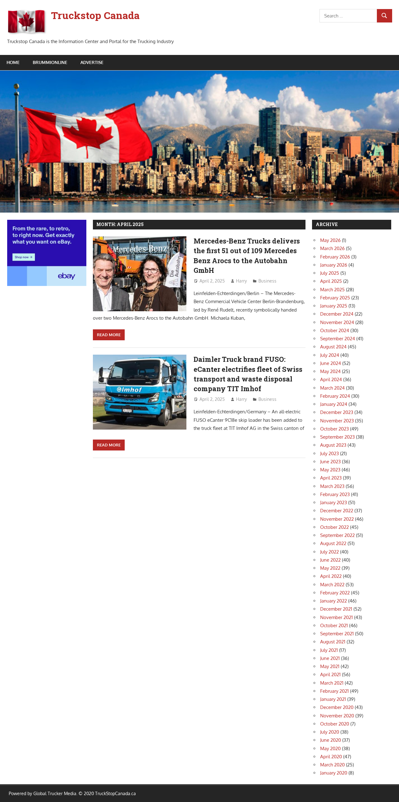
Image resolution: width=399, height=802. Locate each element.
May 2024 (330, 371)
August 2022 (333, 543)
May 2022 (330, 568)
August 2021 (332, 642)
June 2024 (330, 363)
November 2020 (337, 716)
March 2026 (332, 248)
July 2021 (329, 650)
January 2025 (333, 306)
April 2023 (331, 478)
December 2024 (336, 314)
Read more (109, 334)
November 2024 (337, 322)
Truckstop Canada (95, 15)
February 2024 (335, 396)
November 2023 (337, 421)
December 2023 (336, 412)
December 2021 (336, 609)
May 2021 (329, 666)
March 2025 (332, 290)
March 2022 (332, 585)
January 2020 (333, 773)
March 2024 (332, 388)
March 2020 (332, 765)
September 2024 (337, 339)
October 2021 (334, 625)
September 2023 (337, 437)
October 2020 (334, 724)
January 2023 (333, 502)
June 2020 (330, 740)
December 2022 (336, 511)
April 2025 (331, 281)
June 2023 (330, 462)
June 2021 (330, 658)
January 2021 (333, 699)
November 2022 (337, 519)
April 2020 (331, 757)
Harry (241, 280)
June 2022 (330, 560)
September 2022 (337, 535)
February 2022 (335, 593)
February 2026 (335, 257)
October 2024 (334, 330)
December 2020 (336, 707)
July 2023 (329, 453)
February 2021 (334, 691)
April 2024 (331, 379)
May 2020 (330, 748)
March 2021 (332, 683)
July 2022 (329, 552)
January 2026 (333, 265)
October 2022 (334, 527)
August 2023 (333, 445)
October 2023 (334, 429)
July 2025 (329, 273)
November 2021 (336, 617)
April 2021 (330, 674)
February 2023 (335, 494)
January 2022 (333, 601)
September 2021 (337, 634)
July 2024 (329, 355)
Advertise (91, 62)
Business (267, 280)
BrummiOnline (50, 62)
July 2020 (329, 732)
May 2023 (330, 470)
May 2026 (330, 240)
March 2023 (332, 486)
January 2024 (333, 404)
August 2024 (333, 347)
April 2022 (331, 576)
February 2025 (335, 298)
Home (13, 62)
